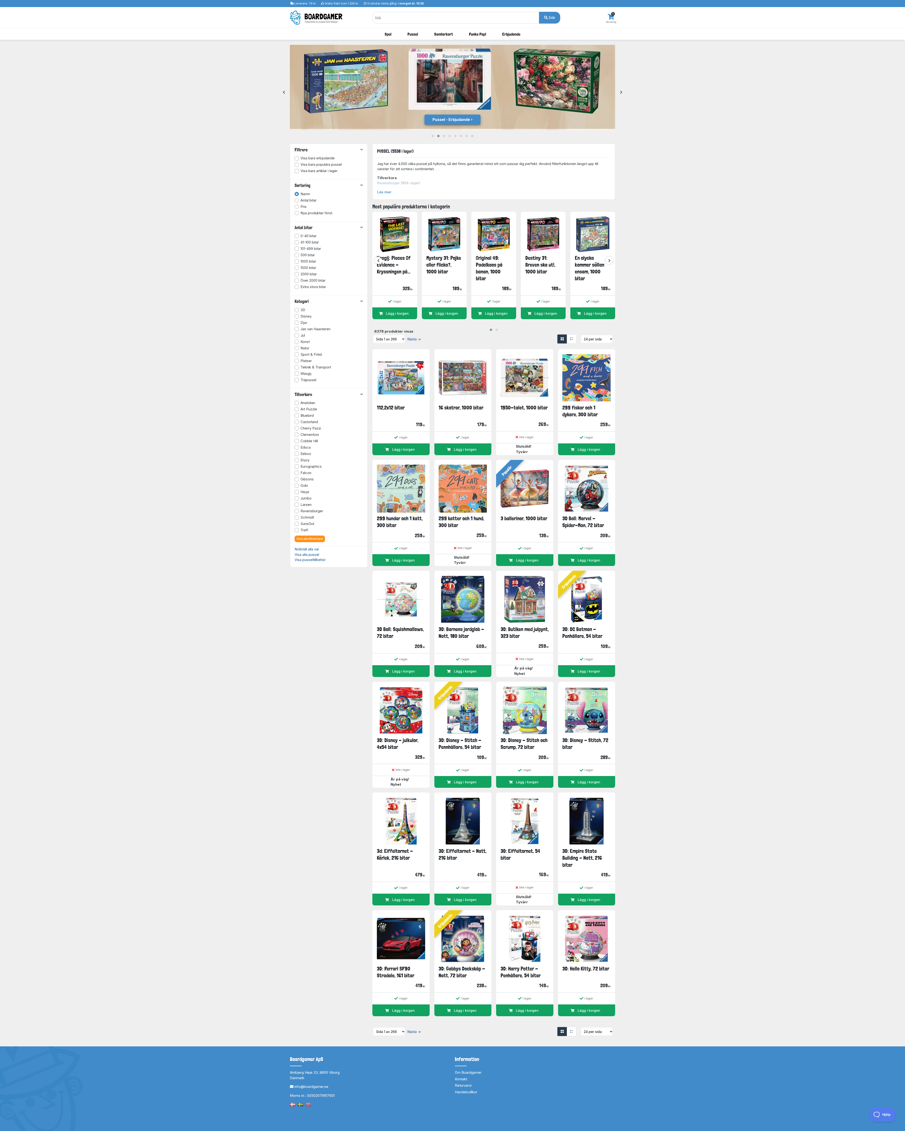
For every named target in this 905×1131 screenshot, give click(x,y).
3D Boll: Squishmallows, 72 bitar (400, 632)
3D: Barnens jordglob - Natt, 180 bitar (461, 632)
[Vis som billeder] (562, 338)
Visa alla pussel (307, 554)
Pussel (412, 34)
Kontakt (461, 1079)
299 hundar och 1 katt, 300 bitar (400, 521)
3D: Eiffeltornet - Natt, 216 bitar (462, 854)
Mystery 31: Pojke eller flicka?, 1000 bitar (443, 265)
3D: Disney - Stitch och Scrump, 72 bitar (524, 743)
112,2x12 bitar (391, 408)
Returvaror (463, 1085)
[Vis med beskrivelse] (571, 338)
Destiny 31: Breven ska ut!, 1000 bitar (540, 265)
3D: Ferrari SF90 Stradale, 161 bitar (395, 972)
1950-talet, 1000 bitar (524, 408)
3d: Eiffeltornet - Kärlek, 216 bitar (395, 854)
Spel (388, 34)
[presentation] (284, 92)
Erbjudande (511, 34)
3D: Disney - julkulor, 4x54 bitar (397, 743)
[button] (433, 136)
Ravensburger (388, 183)
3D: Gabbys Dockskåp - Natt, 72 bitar (462, 972)
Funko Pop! (477, 34)
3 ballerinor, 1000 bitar (524, 518)
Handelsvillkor (466, 1092)
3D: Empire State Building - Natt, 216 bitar (582, 858)
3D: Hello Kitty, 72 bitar (585, 969)
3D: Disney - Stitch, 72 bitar (585, 743)
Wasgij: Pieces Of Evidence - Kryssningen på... (394, 265)
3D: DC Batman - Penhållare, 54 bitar (582, 632)
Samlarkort (443, 34)
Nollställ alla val (307, 549)
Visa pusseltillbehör (310, 559)
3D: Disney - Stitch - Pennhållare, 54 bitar (460, 743)
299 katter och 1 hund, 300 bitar (461, 521)
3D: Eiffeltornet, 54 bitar (520, 854)
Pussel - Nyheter (451, 119)
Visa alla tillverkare (309, 539)
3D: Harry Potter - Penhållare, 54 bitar (521, 972)
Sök (551, 17)
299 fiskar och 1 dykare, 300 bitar (580, 411)
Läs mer (384, 192)
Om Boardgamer (468, 1072)
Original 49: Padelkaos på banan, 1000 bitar (489, 268)
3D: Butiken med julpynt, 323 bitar (525, 632)
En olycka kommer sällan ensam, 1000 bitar (589, 268)
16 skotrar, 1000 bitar (461, 408)
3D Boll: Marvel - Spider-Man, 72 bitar (583, 521)
